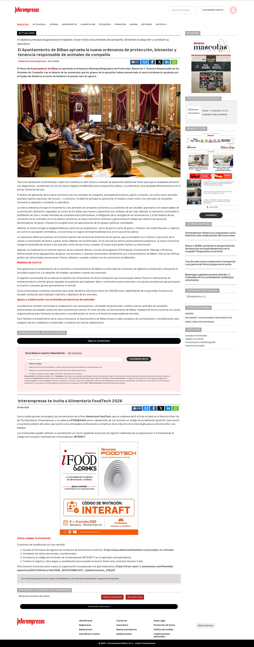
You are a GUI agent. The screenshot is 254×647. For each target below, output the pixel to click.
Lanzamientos (69, 24)
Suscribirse (211, 215)
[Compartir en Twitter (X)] (159, 62)
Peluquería (105, 24)
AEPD (86, 383)
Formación (120, 24)
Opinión (54, 24)
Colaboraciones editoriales (162, 635)
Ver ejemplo (74, 353)
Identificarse (85, 620)
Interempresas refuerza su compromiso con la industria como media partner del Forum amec (210, 234)
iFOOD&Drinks (79, 420)
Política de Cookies (163, 629)
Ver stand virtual (134, 597)
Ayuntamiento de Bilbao (44, 68)
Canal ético (122, 625)
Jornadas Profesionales (196, 335)
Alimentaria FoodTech (98, 416)
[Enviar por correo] (144, 62)
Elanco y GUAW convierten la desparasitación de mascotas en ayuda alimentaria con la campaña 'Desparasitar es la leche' (210, 248)
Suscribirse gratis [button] (213, 10)
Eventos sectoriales (194, 345)
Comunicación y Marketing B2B (200, 342)
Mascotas (23, 24)
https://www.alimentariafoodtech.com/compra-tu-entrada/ (138, 550)
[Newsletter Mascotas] (211, 168)
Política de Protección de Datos (69, 374)
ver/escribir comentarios (99, 606)
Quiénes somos (124, 634)
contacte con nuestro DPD (145, 381)
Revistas (160, 24)
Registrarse (85, 625)
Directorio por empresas (199, 321)
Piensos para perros (214, 114)
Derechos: (48, 381)
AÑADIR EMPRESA (205, 625)
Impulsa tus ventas (194, 339)
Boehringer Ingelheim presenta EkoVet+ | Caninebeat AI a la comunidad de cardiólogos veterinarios (209, 277)
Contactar (121, 620)
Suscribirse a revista (89, 634)
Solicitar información (112, 597)
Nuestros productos (126, 629)
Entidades (146, 24)
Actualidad (39, 24)
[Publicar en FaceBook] (151, 62)
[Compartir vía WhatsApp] (174, 62)
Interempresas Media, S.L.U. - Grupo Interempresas (131, 643)
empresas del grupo (157, 378)
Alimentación (88, 24)
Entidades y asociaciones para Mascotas (208, 317)
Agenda (134, 24)
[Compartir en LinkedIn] (166, 62)
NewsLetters (85, 629)
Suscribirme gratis (139, 359)
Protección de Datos (164, 625)
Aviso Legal (49, 374)
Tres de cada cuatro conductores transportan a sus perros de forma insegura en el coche (210, 263)
